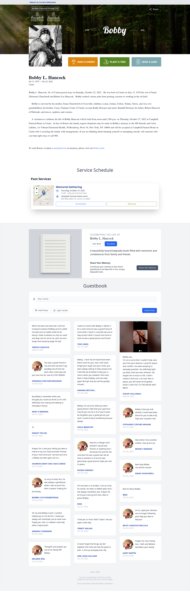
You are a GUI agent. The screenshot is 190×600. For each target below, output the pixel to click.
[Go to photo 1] (139, 350)
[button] (43, 192)
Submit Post (149, 310)
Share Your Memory (147, 267)
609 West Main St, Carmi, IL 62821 (75, 199)
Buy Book (111, 244)
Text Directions (80, 204)
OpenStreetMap (98, 583)
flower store (98, 147)
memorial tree (60, 147)
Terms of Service (102, 579)
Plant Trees (132, 204)
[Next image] (158, 336)
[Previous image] (122, 336)
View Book (96, 244)
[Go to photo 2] (141, 350)
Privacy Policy (88, 579)
